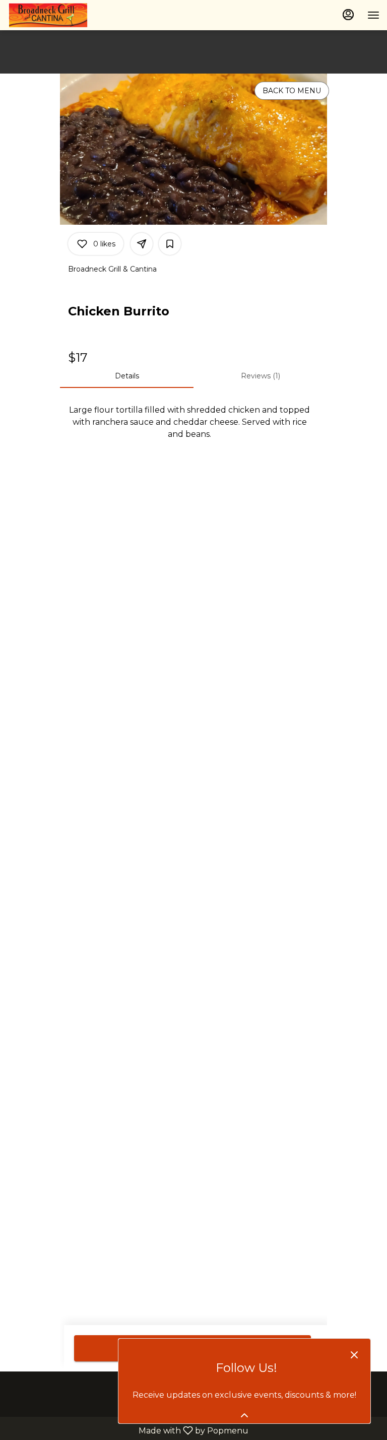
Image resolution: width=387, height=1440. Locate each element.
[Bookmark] (170, 244)
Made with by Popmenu (128, 1430)
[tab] (127, 376)
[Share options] (142, 244)
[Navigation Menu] (373, 15)
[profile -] (348, 15)
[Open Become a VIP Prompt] (244, 1415)
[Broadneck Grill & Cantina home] (53, 15)
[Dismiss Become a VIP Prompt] (354, 1355)
